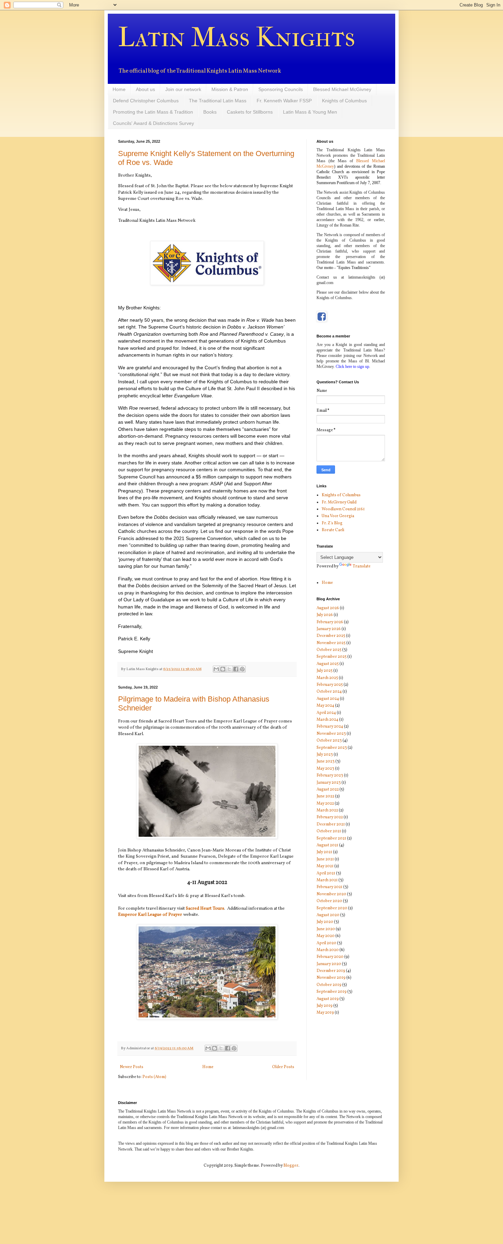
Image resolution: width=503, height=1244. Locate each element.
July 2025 (325, 671)
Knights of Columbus (344, 100)
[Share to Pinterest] (242, 669)
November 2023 (331, 733)
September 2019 (332, 992)
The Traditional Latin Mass (217, 100)
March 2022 (327, 810)
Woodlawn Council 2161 (343, 509)
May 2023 (325, 768)
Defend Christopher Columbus (146, 100)
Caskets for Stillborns (250, 112)
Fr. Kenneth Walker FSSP (284, 100)
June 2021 (325, 859)
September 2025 (332, 656)
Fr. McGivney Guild (339, 502)
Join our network (183, 89)
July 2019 (325, 1006)
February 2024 (330, 726)
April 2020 (326, 943)
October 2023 (329, 740)
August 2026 (328, 608)
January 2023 (329, 782)
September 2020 (332, 908)
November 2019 (331, 977)
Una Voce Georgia (338, 516)
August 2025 (328, 664)
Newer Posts (131, 1067)
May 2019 (325, 1012)
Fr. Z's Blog (332, 523)
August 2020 (328, 915)
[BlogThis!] (222, 669)
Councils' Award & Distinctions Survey (153, 123)
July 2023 (325, 754)
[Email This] (216, 669)
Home (119, 89)
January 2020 (329, 964)
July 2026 (325, 615)
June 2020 (326, 929)
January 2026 (329, 629)
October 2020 (329, 901)
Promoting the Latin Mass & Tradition (153, 112)
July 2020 (325, 922)
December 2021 (331, 824)
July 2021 (324, 852)
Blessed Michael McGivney (342, 89)
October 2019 (329, 985)
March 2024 (327, 719)
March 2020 (328, 950)
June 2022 (325, 796)
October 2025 (329, 650)
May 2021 (325, 866)
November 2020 (331, 894)
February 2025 (330, 685)
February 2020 (330, 957)
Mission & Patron (229, 89)
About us (145, 89)
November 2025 (331, 643)
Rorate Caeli (333, 530)
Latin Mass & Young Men (310, 112)
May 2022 (325, 803)
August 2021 (327, 845)
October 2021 (329, 831)
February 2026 (330, 622)
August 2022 (328, 789)
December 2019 (331, 971)
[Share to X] (229, 669)
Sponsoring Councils (280, 89)
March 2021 (327, 880)
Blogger (290, 1165)
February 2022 (330, 817)
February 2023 (330, 775)
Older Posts (283, 1067)
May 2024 (325, 705)
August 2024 (328, 699)
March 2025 (327, 678)
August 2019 (328, 999)
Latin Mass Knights (236, 37)
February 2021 (330, 887)
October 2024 (329, 691)
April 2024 (326, 713)
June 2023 (326, 761)
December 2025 (331, 636)
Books (210, 112)
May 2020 (326, 936)
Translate (362, 566)
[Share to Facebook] (235, 669)
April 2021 (326, 873)
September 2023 (332, 748)
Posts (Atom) (154, 1077)
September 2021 (331, 838)
